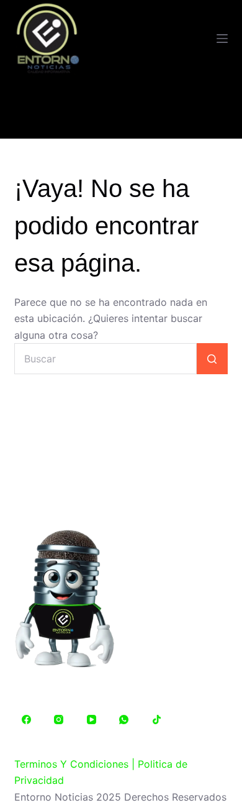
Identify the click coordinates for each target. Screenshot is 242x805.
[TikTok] (156, 719)
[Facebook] (26, 719)
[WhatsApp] (124, 719)
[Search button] (212, 358)
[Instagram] (59, 719)
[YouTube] (91, 719)
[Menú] (222, 38)
